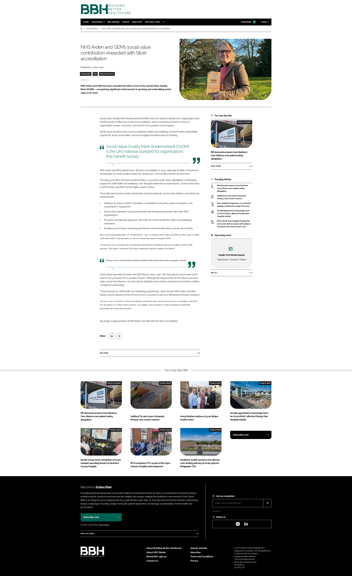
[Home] (82, 29)
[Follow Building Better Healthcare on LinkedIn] (246, 524)
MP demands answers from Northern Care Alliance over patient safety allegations (234, 188)
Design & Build (165, 383)
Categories (97, 22)
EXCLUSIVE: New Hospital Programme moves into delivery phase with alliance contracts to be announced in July (234, 224)
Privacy (194, 560)
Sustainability (86, 74)
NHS (95, 74)
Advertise (195, 552)
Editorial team (152, 22)
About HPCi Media (156, 552)
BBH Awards (113, 22)
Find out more (87, 534)
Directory (137, 22)
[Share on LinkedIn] (112, 336)
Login (263, 22)
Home (86, 22)
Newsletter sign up (156, 556)
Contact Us (152, 560)
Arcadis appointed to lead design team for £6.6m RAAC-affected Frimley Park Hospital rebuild (234, 213)
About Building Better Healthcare (164, 548)
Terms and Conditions (201, 556)
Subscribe (246, 22)
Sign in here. (104, 525)
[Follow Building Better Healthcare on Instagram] (238, 524)
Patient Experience (107, 74)
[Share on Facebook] (119, 336)
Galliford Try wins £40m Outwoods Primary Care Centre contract (234, 197)
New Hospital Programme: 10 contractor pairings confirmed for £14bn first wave (234, 205)
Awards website (198, 548)
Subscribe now (241, 435)
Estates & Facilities (244, 122)
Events (125, 22)
